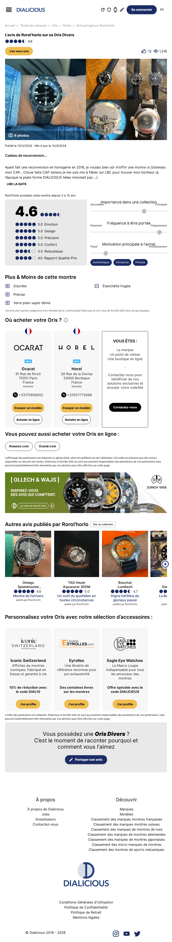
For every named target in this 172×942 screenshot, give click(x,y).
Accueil (10, 25)
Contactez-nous (125, 407)
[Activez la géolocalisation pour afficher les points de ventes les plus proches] (66, 320)
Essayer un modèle (28, 408)
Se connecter (141, 10)
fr (162, 9)
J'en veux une (19, 51)
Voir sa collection (103, 524)
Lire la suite (17, 184)
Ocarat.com (47, 446)
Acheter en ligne (28, 419)
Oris (54, 25)
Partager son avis (88, 760)
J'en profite (28, 704)
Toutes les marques (33, 25)
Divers (67, 25)
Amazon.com (19, 446)
